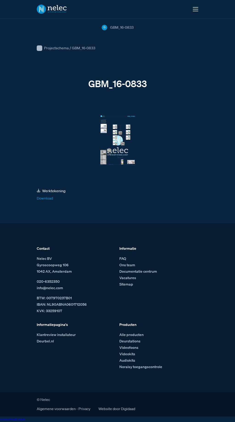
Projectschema (56, 48)
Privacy (84, 408)
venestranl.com (12, 419)
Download (45, 198)
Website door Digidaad (116, 408)
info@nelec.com (50, 288)
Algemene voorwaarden (56, 408)
